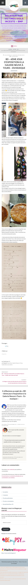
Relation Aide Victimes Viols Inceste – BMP (14, 18)
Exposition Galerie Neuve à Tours (15, 363)
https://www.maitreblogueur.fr (8, 553)
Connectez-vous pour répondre (10, 458)
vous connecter (10, 469)
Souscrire (5, 529)
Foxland (15, 563)
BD (9, 361)
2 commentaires (14, 56)
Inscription (5, 492)
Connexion (5, 495)
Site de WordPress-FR (8, 504)
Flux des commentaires (8, 501)
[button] (2, 119)
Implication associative (7, 364)
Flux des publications (8, 498)
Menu (15, 46)
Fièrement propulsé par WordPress (9, 561)
